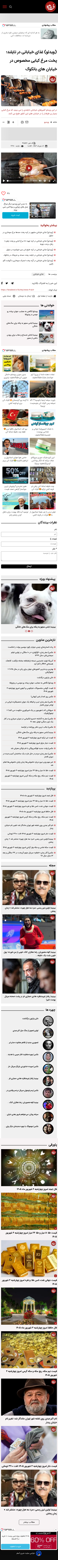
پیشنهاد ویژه (47, 579)
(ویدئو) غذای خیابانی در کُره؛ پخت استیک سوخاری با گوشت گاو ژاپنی (28, 262)
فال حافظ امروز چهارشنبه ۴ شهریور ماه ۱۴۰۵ (36, 811)
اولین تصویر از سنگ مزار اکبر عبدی (25, 1030)
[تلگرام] (12, 284)
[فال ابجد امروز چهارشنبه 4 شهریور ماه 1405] (29, 1167)
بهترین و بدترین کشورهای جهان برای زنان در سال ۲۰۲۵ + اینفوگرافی (30, 671)
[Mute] (36, 216)
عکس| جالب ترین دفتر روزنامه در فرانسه (37, 727)
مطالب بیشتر (29, 1522)
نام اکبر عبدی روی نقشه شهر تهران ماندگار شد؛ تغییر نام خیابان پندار (29, 827)
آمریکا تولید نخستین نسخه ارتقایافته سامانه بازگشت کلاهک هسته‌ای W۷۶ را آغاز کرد (29, 662)
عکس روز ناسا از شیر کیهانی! (42, 696)
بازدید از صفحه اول (45, 296)
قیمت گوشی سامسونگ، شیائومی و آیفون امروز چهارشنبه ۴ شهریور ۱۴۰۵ (30, 690)
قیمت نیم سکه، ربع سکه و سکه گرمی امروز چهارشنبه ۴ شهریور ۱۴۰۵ (29, 777)
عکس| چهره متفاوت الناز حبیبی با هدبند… (22, 1054)
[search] (10, 7)
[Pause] (32, 216)
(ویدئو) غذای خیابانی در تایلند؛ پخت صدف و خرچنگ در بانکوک (28, 255)
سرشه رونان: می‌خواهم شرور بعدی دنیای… (21, 1114)
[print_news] (22, 123)
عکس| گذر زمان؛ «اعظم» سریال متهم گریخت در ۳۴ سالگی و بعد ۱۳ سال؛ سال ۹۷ (28, 854)
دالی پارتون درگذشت (45, 677)
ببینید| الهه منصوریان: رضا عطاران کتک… (22, 1102)
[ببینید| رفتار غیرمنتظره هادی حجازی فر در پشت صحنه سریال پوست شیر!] (29, 976)
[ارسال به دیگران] (26, 123)
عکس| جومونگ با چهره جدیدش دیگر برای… (21, 1126)
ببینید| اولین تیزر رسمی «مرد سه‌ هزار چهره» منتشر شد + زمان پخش (29, 841)
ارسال (29, 566)
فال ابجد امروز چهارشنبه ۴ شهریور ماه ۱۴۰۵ (36, 795)
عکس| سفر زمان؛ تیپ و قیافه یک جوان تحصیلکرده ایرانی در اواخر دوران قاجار (29, 703)
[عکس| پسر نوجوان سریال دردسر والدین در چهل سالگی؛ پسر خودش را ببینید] (48, 1093)
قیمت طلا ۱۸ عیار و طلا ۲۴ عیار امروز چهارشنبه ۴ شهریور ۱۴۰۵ (29, 770)
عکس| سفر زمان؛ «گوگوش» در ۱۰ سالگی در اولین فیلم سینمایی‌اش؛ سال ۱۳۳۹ (32, 654)
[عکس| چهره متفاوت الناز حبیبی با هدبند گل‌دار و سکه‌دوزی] (48, 1057)
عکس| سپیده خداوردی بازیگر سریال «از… (22, 1066)
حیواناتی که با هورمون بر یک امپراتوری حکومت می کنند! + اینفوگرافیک (29, 712)
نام (55, 529)
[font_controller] (13, 122)
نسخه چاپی (7, 296)
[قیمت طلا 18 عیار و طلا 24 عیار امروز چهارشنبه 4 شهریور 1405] (29, 1211)
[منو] (4, 7)
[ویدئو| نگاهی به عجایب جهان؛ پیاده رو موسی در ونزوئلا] (46, 315)
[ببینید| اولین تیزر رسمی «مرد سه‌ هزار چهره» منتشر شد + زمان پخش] (29, 887)
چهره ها (50, 1010)
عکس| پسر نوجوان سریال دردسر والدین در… (21, 1090)
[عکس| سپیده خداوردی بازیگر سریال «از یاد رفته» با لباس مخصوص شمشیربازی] (48, 1069)
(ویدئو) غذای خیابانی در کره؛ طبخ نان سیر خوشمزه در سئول (29, 249)
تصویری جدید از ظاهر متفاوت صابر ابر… (22, 1042)
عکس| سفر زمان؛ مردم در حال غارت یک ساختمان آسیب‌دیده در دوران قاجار (28, 755)
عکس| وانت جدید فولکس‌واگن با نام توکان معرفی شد (32, 748)
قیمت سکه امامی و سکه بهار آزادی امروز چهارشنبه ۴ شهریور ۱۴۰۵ (28, 847)
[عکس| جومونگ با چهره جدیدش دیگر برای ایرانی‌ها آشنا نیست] (48, 1129)
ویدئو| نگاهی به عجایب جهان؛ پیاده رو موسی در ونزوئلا (31, 683)
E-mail (53, 539)
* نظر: (54, 549)
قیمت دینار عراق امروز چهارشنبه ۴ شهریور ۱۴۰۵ (35, 743)
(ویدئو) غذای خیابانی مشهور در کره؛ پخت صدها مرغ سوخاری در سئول (28, 234)
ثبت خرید (15, 215)
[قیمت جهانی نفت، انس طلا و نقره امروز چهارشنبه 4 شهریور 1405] (29, 1258)
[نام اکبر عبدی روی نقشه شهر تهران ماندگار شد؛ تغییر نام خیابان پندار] (29, 1397)
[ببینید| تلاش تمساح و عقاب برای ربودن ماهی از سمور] (46, 338)
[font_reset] (8, 122)
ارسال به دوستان (24, 296)
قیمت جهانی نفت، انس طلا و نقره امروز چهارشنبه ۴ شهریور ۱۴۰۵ (28, 806)
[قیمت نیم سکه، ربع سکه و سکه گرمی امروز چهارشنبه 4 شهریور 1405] (29, 1349)
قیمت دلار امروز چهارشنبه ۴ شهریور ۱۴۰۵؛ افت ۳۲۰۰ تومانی (30, 833)
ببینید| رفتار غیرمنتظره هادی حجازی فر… (22, 1078)
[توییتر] (6, 284)
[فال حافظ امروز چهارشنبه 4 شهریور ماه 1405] (29, 1306)
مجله (52, 865)
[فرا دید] (50, 6)
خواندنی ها (47, 305)
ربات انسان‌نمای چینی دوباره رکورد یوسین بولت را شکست (30, 647)
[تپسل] (3, 200)
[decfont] (3, 122)
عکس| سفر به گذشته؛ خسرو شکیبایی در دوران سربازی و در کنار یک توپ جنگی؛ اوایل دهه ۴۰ (28, 720)
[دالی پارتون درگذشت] (48, 1021)
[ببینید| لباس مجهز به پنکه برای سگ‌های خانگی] (46, 327)
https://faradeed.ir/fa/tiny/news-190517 (17, 290)
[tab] (32, 631)
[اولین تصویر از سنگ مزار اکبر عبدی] (48, 1033)
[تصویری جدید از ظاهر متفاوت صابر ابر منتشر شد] (48, 1045)
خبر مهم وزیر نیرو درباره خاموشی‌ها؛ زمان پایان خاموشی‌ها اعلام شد (28, 764)
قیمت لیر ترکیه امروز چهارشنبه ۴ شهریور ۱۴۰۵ (35, 737)
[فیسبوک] (2, 284)
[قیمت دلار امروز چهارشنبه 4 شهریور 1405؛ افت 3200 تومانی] (29, 1444)
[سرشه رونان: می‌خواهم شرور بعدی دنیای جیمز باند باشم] (48, 1117)
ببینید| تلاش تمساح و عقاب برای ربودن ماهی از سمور (33, 627)
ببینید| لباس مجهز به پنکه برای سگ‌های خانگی (34, 732)
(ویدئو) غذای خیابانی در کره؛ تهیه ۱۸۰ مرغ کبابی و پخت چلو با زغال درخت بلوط (28, 243)
